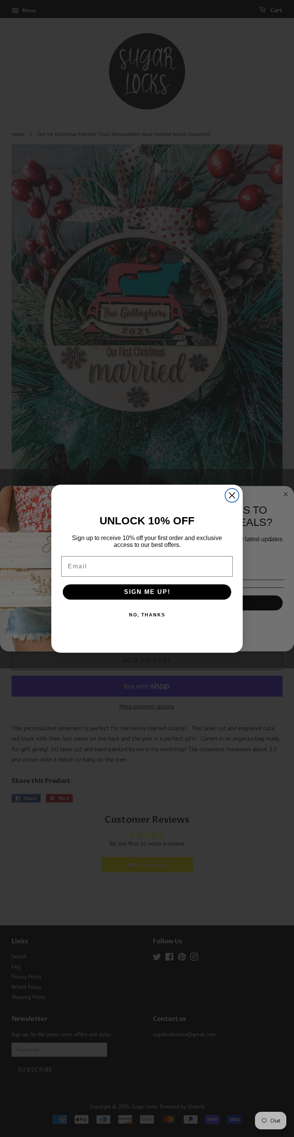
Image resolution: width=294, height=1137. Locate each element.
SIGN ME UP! (147, 592)
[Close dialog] (232, 495)
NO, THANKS (147, 615)
